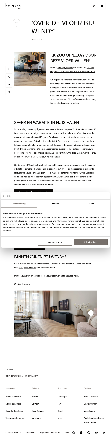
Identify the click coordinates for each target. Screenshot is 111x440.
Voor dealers (89, 411)
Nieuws (35, 396)
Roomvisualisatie (13, 396)
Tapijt (60, 411)
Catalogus (62, 396)
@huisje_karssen (65, 67)
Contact (35, 403)
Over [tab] (91, 203)
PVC (60, 403)
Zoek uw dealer (91, 396)
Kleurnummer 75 (88, 129)
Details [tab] (55, 203)
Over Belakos (38, 411)
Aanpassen (53, 242)
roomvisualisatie (72, 165)
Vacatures (36, 418)
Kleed (60, 418)
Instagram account (27, 267)
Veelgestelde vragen (15, 418)
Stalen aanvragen (13, 403)
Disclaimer (30, 432)
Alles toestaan (90, 242)
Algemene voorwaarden (50, 432)
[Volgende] (91, 313)
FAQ (67, 432)
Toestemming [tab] (19, 203)
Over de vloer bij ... (14, 411)
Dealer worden (90, 403)
